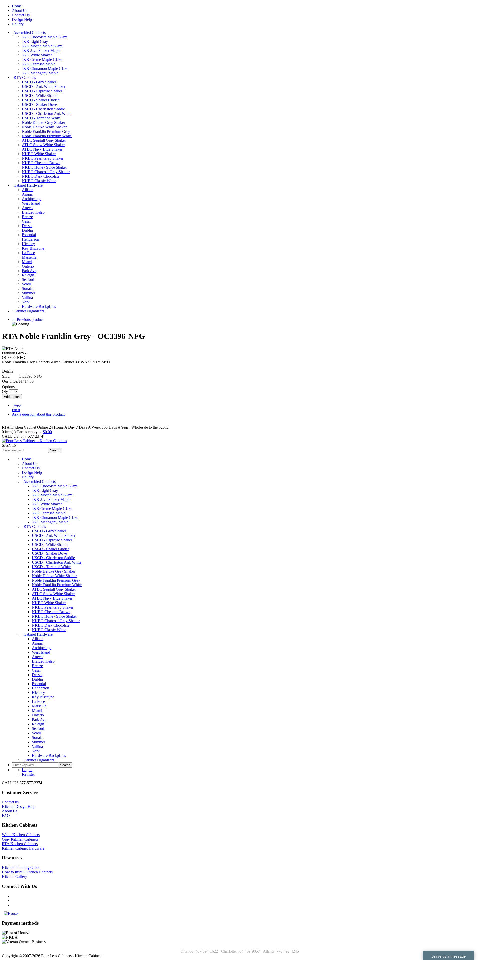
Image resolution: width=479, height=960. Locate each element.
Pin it (16, 410)
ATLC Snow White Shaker (43, 145)
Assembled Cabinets (29, 32)
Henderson (30, 239)
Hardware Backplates (39, 306)
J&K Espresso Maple (38, 64)
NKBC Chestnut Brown (41, 163)
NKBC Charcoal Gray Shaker (46, 172)
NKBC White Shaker (39, 154)
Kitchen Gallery (14, 876)
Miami (27, 262)
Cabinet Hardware (28, 185)
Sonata (27, 288)
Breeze (27, 217)
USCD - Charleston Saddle (43, 109)
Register (28, 774)
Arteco (27, 208)
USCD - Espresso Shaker (42, 91)
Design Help (22, 19)
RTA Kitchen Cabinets (20, 844)
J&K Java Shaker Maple (41, 50)
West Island (31, 203)
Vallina (27, 297)
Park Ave (29, 271)
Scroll (26, 284)
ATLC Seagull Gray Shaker (44, 140)
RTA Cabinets (25, 77)
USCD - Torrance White (41, 118)
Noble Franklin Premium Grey (46, 131)
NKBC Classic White (39, 181)
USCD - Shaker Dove (39, 104)
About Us (19, 10)
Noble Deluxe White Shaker (44, 127)
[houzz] (11, 913)
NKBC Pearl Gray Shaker (42, 158)
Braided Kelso (33, 212)
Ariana (27, 194)
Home (17, 6)
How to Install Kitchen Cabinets (27, 872)
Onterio (28, 266)
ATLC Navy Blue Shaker (42, 149)
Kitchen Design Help (18, 806)
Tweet (17, 405)
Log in (27, 770)
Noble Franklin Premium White (47, 136)
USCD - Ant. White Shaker (43, 86)
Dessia (27, 226)
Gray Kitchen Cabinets (20, 839)
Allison (27, 190)
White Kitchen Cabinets (21, 835)
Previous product (28, 319)
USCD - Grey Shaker (39, 82)
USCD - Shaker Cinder (40, 100)
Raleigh (28, 275)
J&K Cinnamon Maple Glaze (45, 68)
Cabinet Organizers (29, 311)
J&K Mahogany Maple (40, 73)
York (26, 302)
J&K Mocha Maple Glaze (42, 46)
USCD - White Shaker (40, 95)
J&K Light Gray (35, 41)
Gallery (18, 24)
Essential (29, 235)
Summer (28, 293)
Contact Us (21, 15)
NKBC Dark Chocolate (40, 176)
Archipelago (31, 199)
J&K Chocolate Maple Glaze (45, 37)
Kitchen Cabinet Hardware (23, 848)
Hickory (28, 244)
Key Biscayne (33, 248)
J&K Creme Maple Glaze (42, 59)
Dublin (27, 230)
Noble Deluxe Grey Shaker (43, 122)
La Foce (28, 253)
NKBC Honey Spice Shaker (44, 167)
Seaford (28, 279)
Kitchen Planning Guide (21, 867)
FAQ (6, 815)
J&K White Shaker (37, 55)
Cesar (26, 221)
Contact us (10, 802)
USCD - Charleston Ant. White (46, 113)
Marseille (29, 257)
